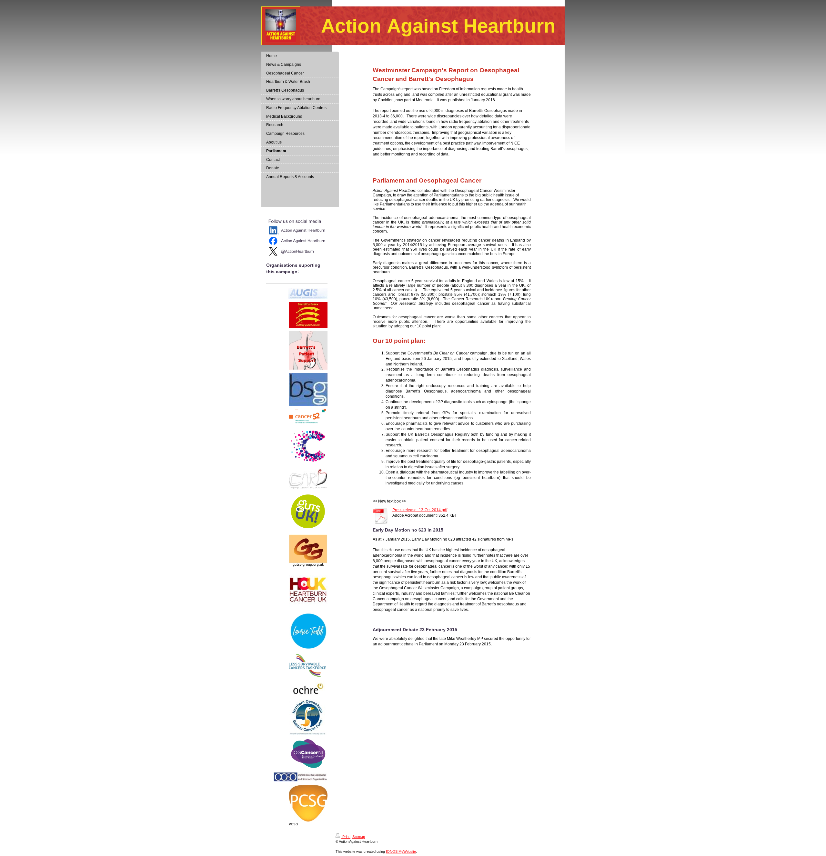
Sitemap (358, 837)
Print (345, 837)
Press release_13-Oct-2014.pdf (419, 510)
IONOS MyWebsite (401, 851)
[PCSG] (308, 803)
